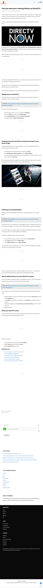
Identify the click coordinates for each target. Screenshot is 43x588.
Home (4, 509)
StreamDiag (23, 581)
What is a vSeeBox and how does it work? (12, 453)
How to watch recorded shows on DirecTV (14, 360)
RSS (3, 517)
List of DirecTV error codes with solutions (14, 355)
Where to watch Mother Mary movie (11, 462)
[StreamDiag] (3, 2)
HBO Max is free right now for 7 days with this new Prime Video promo (18, 457)
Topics (4, 513)
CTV (4, 475)
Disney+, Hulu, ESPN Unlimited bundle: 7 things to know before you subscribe (20, 459)
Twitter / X (5, 541)
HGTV (4, 485)
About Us (4, 511)
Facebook (5, 542)
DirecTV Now (23, 18)
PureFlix (4, 484)
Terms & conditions (6, 527)
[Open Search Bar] (34, 2)
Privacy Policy (5, 523)
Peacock (5, 473)
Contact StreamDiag (7, 539)
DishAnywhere (6, 482)
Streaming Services (7, 411)
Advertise (4, 535)
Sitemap (4, 515)
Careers (4, 537)
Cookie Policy (5, 525)
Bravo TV (5, 480)
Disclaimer (5, 529)
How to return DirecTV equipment (12, 357)
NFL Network (5, 478)
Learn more (18, 550)
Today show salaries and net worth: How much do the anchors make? (18, 455)
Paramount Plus (6, 487)
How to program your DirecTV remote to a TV (14, 351)
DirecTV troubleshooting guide (11, 353)
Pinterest (4, 544)
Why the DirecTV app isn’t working (12, 359)
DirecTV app (17, 112)
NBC (4, 476)
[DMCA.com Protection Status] (21, 576)
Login (38, 425)
